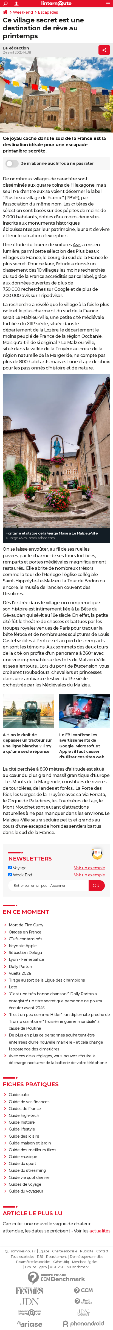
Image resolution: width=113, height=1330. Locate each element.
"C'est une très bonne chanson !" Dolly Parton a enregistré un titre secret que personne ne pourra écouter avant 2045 (55, 1000)
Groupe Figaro (36, 1267)
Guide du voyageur (26, 1191)
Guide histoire (22, 1122)
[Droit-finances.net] (83, 1301)
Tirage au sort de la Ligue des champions (47, 980)
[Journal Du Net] (29, 1301)
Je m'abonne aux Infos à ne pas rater (57, 163)
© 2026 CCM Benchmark (69, 1267)
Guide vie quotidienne (29, 1177)
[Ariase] (29, 1324)
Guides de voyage (25, 1184)
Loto (13, 987)
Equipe (44, 1251)
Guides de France (25, 1108)
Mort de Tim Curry (26, 925)
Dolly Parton (20, 966)
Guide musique (23, 1156)
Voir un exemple (89, 867)
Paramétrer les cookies (33, 1262)
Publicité (86, 1251)
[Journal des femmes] (29, 1290)
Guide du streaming (27, 1170)
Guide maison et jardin (30, 1143)
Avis (77, 244)
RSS (40, 1257)
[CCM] (83, 1290)
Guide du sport (22, 1163)
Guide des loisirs (24, 1136)
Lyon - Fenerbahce (26, 959)
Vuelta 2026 (20, 973)
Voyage (19, 867)
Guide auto (19, 1094)
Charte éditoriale (64, 1251)
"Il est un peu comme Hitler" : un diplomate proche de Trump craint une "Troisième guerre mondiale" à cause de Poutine (59, 1021)
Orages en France (25, 932)
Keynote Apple (23, 945)
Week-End (22, 875)
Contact (102, 1251)
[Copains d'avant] (29, 1312)
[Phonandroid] (83, 1323)
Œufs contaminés (26, 938)
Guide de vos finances (29, 1101)
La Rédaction (16, 48)
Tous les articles (22, 1257)
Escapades (48, 12)
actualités (99, 1231)
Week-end (23, 12)
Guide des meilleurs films (32, 1149)
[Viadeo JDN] (83, 1313)
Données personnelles (86, 1257)
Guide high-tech (24, 1115)
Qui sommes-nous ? (20, 1251)
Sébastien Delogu (25, 952)
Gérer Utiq (61, 1262)
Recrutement (56, 1257)
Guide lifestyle (22, 1129)
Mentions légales (84, 1262)
